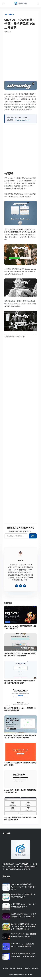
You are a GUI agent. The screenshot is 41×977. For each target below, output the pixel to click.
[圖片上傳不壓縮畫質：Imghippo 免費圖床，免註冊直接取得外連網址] (20, 697)
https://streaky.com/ (22, 120)
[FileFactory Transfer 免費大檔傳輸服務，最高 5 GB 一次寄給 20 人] (20, 615)
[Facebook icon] (16, 585)
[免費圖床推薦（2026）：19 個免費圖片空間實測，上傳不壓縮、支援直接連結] (20, 642)
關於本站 (5, 968)
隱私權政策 (35, 968)
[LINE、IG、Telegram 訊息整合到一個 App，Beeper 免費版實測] (6, 946)
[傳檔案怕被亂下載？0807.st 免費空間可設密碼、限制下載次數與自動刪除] (20, 670)
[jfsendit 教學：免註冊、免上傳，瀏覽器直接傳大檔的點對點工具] (20, 779)
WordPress (26, 974)
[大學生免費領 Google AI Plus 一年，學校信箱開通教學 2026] (6, 906)
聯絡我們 (19, 968)
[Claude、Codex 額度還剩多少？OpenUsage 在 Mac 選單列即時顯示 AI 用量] (6, 887)
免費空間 (11, 14)
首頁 (5, 14)
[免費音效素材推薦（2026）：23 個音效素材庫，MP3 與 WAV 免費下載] (6, 916)
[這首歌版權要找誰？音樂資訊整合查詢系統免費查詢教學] (6, 897)
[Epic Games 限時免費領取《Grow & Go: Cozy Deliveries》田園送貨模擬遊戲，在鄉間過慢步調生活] (6, 926)
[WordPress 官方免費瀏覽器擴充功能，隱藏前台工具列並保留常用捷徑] (6, 956)
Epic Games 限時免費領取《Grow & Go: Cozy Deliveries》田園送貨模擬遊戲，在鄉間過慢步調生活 (23, 926)
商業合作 (27, 968)
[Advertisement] (20, 57)
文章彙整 (12, 968)
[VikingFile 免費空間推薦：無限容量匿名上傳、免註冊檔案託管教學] (20, 806)
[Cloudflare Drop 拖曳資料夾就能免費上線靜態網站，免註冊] (20, 752)
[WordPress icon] (24, 585)
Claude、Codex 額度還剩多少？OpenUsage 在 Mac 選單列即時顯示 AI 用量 (23, 886)
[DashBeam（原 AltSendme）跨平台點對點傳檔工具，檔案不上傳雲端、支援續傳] (20, 724)
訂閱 (32, 536)
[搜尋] (38, 3)
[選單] (3, 3)
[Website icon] (20, 585)
